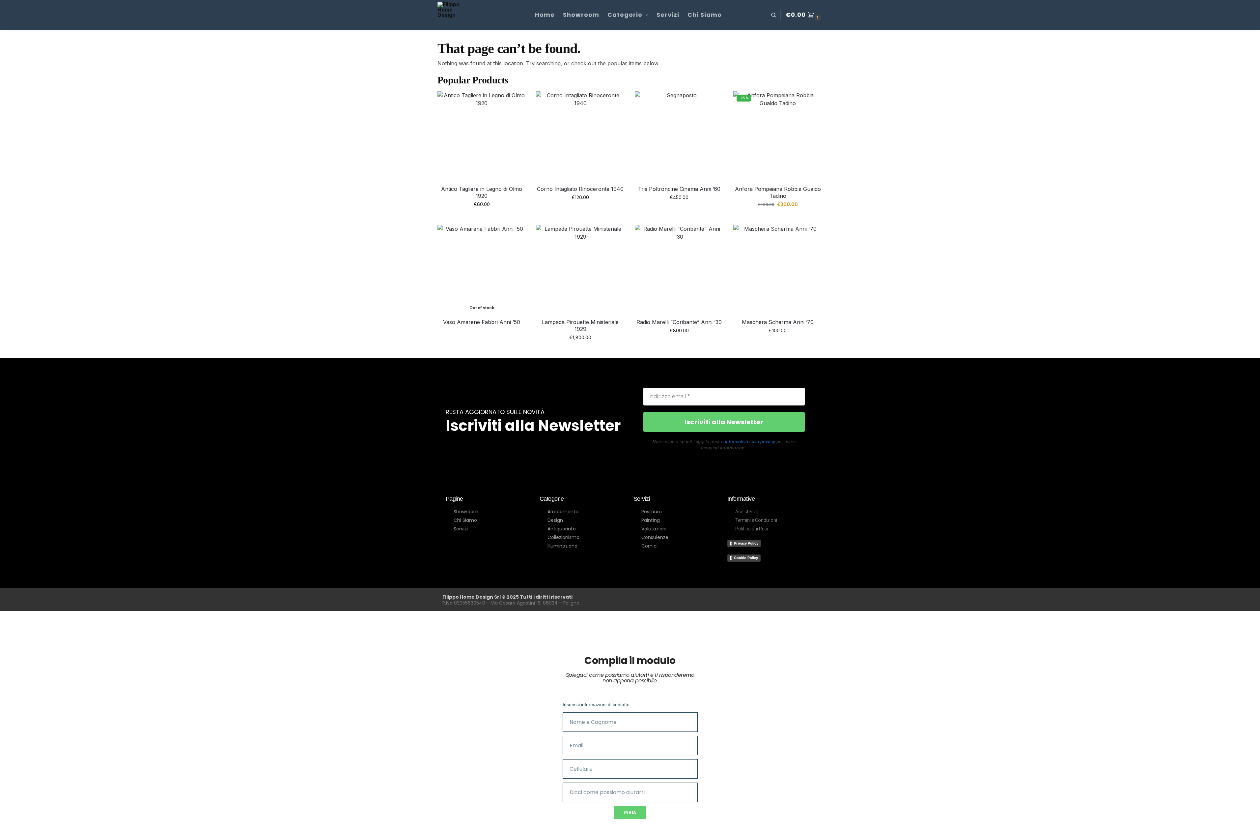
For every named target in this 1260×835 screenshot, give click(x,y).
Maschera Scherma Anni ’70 (778, 322)
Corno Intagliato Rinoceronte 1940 (580, 189)
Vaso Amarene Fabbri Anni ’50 (481, 322)
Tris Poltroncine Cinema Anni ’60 (679, 189)
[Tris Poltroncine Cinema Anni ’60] (679, 135)
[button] (804, 15)
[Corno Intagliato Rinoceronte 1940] (580, 135)
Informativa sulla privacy (750, 441)
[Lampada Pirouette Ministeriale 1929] (580, 269)
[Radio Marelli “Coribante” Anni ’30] (679, 269)
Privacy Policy (746, 543)
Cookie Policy (746, 557)
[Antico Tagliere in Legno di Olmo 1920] (481, 135)
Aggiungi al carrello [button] (481, 218)
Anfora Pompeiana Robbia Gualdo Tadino (778, 192)
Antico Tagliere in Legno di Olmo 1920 (481, 192)
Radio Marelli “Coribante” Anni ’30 (679, 322)
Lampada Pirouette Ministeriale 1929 (580, 325)
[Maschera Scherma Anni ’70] (777, 269)
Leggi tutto (482, 333)
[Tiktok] (809, 598)
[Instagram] (757, 598)
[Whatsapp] (783, 598)
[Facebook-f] (731, 598)
